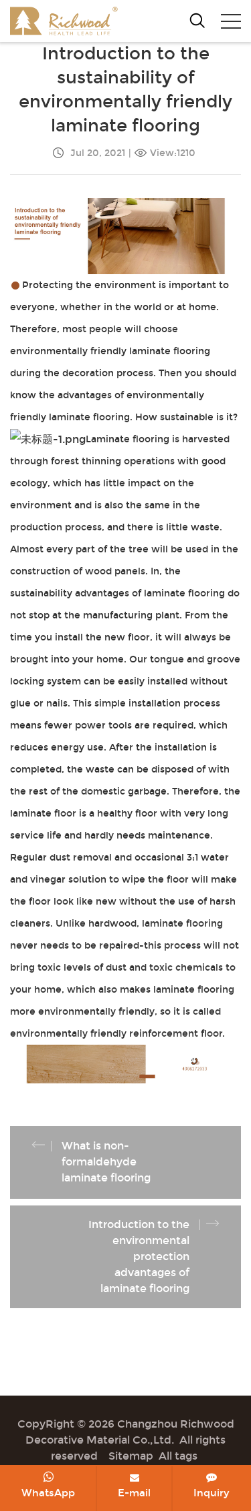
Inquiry (211, 1493)
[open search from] (197, 19)
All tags (178, 1456)
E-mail (134, 1493)
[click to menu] (231, 21)
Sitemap (130, 1456)
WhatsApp (48, 1493)
